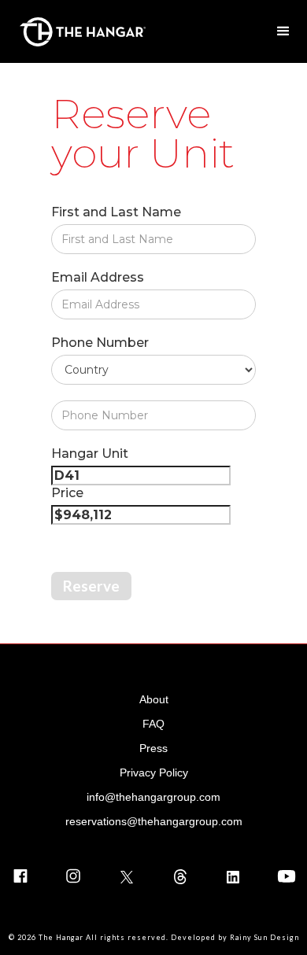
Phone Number (100, 342)
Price (67, 492)
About (153, 699)
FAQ (153, 723)
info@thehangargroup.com (153, 797)
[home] (79, 31)
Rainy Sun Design (264, 937)
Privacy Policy (154, 772)
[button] (283, 31)
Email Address (97, 277)
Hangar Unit (89, 453)
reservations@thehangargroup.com (153, 821)
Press (153, 748)
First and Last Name (116, 212)
